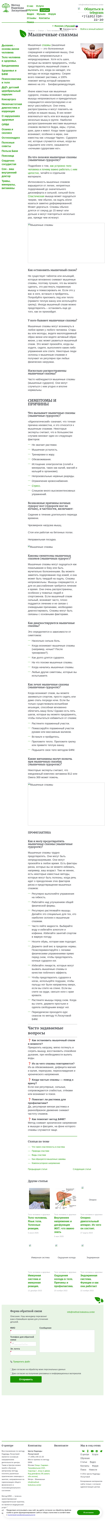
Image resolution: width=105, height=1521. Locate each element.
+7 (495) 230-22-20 (92, 18)
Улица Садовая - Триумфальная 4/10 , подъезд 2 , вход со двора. (39, 1468)
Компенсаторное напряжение (46, 1163)
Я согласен (88, 1512)
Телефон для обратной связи (22, 1338)
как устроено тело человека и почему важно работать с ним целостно (52, 169)
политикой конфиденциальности (21, 1515)
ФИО (12, 1328)
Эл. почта (15, 1349)
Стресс (36, 485)
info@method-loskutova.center (81, 1312)
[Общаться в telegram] (90, 11)
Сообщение (45, 1328)
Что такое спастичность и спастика (48, 1147)
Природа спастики (40, 1151)
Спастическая (36, 196)
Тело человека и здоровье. (39, 1214)
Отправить (26, 1379)
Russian (65, 26)
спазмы (46, 45)
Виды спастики (39, 1155)
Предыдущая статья (37, 1169)
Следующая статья (82, 1169)
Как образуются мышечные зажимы (49, 1159)
